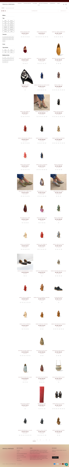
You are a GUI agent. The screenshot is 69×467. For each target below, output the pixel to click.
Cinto (11, 31)
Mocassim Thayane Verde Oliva (25, 350)
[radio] (21, 36)
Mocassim (11, 29)
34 (9, 36)
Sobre (58, 3)
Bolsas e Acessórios (43, 3)
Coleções (35, 3)
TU (3, 36)
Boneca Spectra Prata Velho (41, 111)
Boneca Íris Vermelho (25, 111)
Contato (18, 451)
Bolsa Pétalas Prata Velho (59, 377)
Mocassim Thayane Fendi (41, 350)
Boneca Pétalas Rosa (25, 164)
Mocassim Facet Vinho (25, 217)
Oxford (5, 31)
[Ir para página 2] (49, 440)
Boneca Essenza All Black (42, 138)
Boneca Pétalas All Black (58, 403)
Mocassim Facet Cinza (58, 191)
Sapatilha (11, 27)
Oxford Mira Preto (58, 297)
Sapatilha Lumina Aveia (42, 58)
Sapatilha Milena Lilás (42, 217)
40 (3, 41)
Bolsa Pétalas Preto (25, 403)
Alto (5, 52)
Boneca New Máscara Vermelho (25, 138)
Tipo (3, 18)
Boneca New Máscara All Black (25, 430)
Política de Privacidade (20, 455)
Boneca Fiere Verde (58, 217)
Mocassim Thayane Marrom (42, 377)
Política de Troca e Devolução (21, 456)
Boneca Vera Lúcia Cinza (58, 244)
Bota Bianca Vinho (42, 403)
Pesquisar (18, 450)
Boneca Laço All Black (42, 430)
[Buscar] (66, 8)
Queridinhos (52, 3)
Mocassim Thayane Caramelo (58, 58)
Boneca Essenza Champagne (58, 138)
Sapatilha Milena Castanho (58, 430)
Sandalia (5, 27)
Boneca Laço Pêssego (25, 244)
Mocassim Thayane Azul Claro (25, 377)
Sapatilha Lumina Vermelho (25, 58)
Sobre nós (18, 458)
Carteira (11, 22)
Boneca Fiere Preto (58, 164)
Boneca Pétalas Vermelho (25, 297)
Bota (5, 22)
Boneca (11, 20)
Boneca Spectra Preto (58, 111)
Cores (3, 44)
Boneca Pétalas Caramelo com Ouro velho (42, 297)
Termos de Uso (19, 460)
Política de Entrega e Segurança (22, 453)
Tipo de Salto (5, 47)
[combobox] (36, 8)
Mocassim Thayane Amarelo (58, 350)
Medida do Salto (5, 55)
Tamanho (4, 34)
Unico (11, 52)
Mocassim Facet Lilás (42, 191)
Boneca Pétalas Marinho (41, 164)
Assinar (55, 457)
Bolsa (5, 20)
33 (6, 36)
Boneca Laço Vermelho (42, 244)
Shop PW (19, 3)
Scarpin (5, 29)
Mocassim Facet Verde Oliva (25, 191)
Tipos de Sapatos (27, 3)
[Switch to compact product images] (5, 10)
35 (12, 36)
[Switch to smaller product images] (3, 10)
